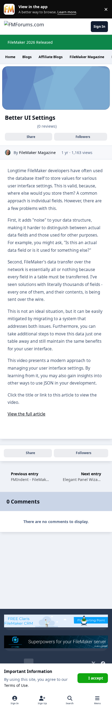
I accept (95, 678)
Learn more (10, 9)
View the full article (26, 414)
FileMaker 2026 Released (30, 42)
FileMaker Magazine (37, 152)
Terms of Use (16, 685)
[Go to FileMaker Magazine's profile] (8, 152)
